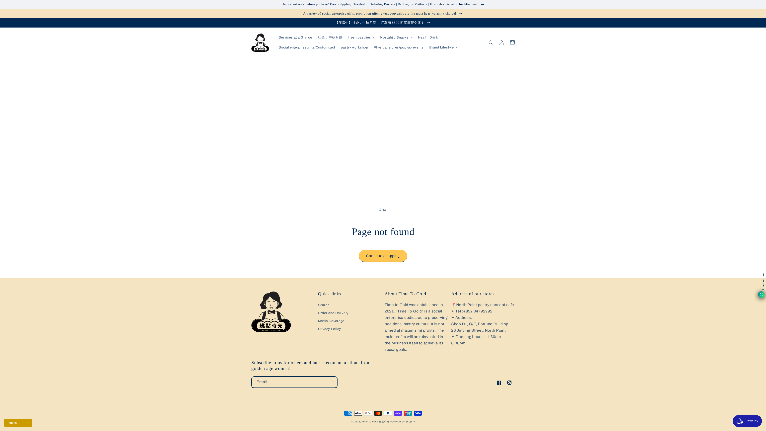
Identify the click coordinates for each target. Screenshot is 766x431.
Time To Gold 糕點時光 (375, 421)
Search (323, 305)
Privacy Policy (329, 329)
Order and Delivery (333, 313)
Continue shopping (383, 256)
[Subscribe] (332, 382)
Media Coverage (331, 321)
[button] (361, 38)
